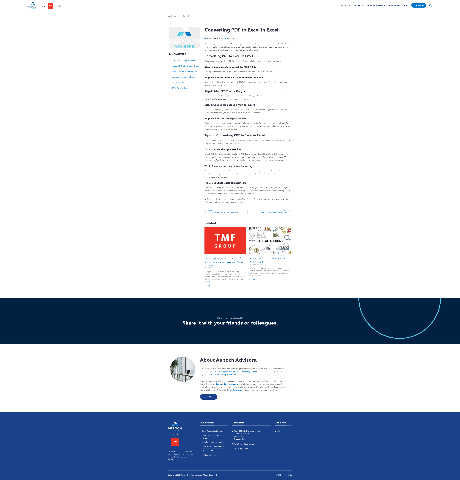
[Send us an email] (279, 431)
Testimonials (394, 5)
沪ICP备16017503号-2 (284, 475)
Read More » (208, 286)
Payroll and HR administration (184, 71)
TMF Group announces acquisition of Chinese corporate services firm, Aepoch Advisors (224, 262)
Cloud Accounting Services (183, 60)
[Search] (430, 5)
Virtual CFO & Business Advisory (186, 66)
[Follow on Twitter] (276, 431)
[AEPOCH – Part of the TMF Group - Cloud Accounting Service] (44, 5)
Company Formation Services (184, 77)
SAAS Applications (376, 5)
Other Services (178, 82)
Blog (406, 5)
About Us (345, 5)
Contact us (419, 5)
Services (357, 5)
